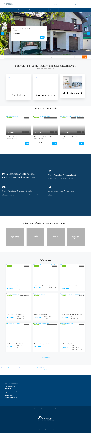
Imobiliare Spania (31, 9)
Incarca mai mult (45, 151)
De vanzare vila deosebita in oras (16, 314)
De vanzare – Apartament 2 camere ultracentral (47, 285)
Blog (51, 9)
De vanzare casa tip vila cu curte (16, 343)
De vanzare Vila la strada (14, 136)
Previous (2, 33)
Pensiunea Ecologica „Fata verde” (43, 343)
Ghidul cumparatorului (9, 386)
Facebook (36, 408)
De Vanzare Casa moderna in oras (43, 136)
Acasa (6, 9)
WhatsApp (43, 408)
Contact (55, 9)
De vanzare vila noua (12, 285)
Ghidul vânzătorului (72, 93)
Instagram (50, 408)
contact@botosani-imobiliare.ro (58, 4)
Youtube (57, 408)
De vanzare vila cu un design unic (22, 28)
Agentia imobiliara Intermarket (11, 383)
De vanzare (12, 9)
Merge (84, 57)
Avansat (79, 57)
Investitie (27, 295)
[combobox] (43, 56)
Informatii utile (7, 388)
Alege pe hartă (18, 95)
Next (88, 33)
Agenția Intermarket (41, 9)
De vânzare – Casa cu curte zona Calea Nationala (75, 314)
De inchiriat (20, 9)
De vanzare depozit (67, 343)
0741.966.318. (54, 3)
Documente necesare (45, 95)
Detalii (42, 37)
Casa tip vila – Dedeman (40, 314)
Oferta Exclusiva (53, 117)
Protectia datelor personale (10, 397)
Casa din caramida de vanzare (70, 136)
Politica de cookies (8, 395)
